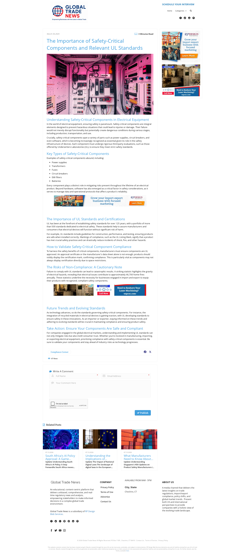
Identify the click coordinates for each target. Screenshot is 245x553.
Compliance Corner (59, 352)
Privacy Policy (163, 540)
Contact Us (140, 540)
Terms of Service (151, 540)
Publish (144, 412)
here (127, 551)
